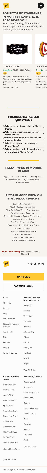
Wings (26, 440)
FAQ (5, 337)
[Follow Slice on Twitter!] (31, 264)
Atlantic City (29, 332)
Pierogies (27, 424)
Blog (5, 313)
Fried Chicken (29, 413)
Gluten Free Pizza (10, 411)
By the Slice (8, 405)
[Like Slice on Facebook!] (28, 264)
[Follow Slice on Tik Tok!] (35, 264)
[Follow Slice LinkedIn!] (39, 264)
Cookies (27, 403)
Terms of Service (10, 353)
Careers (6, 308)
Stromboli (28, 434)
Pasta (26, 419)
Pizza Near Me (9, 318)
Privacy (6, 347)
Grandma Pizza (9, 426)
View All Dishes (30, 446)
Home (5, 297)
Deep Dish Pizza (9, 400)
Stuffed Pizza (8, 437)
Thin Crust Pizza (10, 432)
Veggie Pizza (8, 395)
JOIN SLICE (23, 276)
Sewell (26, 358)
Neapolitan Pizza (10, 416)
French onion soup (31, 408)
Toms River (28, 316)
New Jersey (14, 251)
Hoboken (27, 326)
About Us (7, 303)
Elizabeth (27, 321)
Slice (4, 251)
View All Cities (30, 370)
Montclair (27, 353)
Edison (26, 337)
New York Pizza (9, 384)
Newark (27, 311)
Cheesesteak (29, 397)
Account (6, 342)
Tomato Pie (8, 421)
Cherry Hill (28, 347)
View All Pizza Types (11, 449)
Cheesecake (28, 387)
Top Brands (8, 332)
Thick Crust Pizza (10, 442)
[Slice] (6, 6)
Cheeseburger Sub (31, 392)
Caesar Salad (29, 382)
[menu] (41, 6)
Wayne (26, 363)
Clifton (26, 342)
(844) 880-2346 (9, 459)
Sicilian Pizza (8, 390)
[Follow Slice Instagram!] (43, 264)
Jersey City (28, 305)
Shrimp (27, 429)
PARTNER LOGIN (23, 286)
